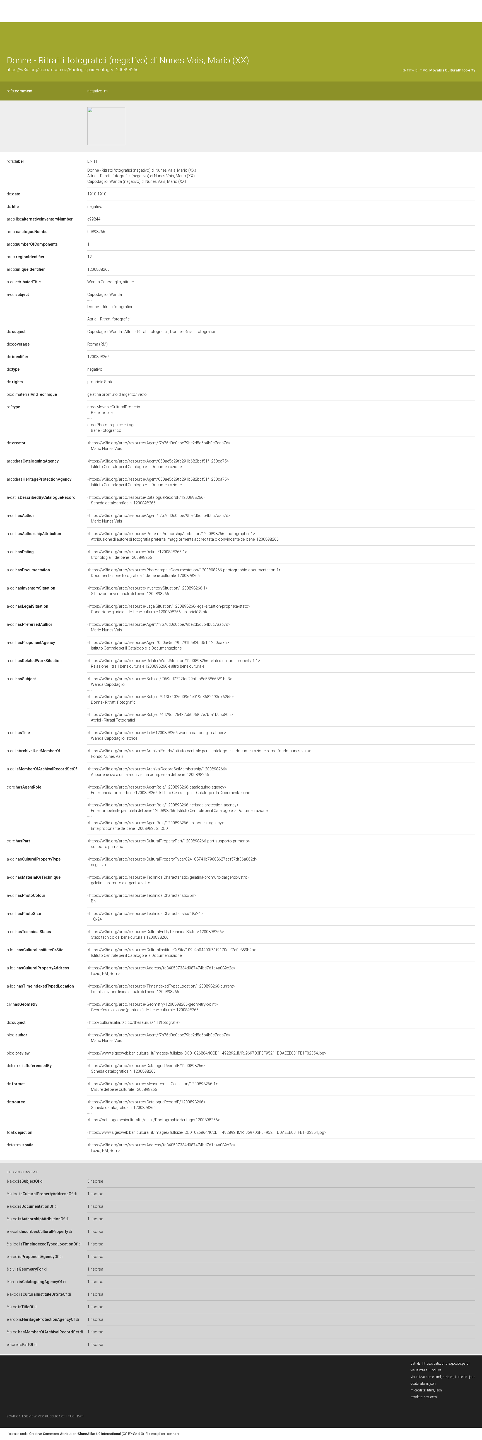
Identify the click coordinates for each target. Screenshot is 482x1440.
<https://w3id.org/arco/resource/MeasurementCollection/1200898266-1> (152, 1087)
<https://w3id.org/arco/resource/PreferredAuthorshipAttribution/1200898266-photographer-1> (183, 536)
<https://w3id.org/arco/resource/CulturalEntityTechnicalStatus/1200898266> (155, 934)
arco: (28, 231)
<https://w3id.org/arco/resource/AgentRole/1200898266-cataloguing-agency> (168, 790)
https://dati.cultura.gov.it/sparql (445, 1363)
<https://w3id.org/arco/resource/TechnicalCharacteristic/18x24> (145, 916)
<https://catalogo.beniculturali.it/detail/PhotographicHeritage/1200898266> (153, 1120)
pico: (32, 394)
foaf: (19, 1132)
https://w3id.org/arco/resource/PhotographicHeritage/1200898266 (73, 69)
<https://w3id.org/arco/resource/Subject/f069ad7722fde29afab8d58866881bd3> (159, 682)
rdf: (13, 407)
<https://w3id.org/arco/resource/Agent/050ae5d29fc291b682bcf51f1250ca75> (158, 464)
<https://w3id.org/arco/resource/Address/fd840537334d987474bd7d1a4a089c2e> (161, 971)
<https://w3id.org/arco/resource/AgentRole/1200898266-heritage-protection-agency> (177, 808)
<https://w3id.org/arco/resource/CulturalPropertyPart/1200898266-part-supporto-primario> (168, 844)
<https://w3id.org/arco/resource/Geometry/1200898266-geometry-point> (152, 1007)
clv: (22, 1004)
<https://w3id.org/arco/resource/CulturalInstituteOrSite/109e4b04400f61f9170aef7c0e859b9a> (171, 953)
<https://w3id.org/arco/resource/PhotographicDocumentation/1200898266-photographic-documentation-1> (184, 573)
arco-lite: (40, 219)
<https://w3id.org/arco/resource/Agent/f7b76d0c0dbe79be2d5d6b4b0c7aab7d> (158, 446)
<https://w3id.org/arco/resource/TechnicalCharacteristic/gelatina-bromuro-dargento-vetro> (168, 880)
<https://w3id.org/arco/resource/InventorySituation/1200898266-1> (147, 591)
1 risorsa (95, 1194)
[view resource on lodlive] (472, 36)
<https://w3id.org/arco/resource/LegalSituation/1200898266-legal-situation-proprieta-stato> (168, 609)
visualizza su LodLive (426, 1370)
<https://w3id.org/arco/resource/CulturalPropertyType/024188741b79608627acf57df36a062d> (172, 862)
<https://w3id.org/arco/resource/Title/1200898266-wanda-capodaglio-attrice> (156, 735)
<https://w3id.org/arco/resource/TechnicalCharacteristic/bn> (141, 898)
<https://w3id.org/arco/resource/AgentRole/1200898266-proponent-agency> (155, 826)
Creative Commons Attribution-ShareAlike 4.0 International (75, 1434)
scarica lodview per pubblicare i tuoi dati (45, 1416)
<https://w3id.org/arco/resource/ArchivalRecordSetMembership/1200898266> (157, 772)
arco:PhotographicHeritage (111, 428)
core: (24, 787)
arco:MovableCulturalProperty (113, 410)
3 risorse (95, 1181)
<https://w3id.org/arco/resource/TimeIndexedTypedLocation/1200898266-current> (161, 989)
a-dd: (34, 859)
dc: (13, 194)
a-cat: (41, 497)
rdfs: (19, 91)
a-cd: (24, 282)
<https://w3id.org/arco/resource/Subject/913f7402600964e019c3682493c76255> (160, 699)
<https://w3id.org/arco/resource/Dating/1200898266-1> (137, 555)
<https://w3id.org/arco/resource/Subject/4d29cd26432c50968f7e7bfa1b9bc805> (160, 717)
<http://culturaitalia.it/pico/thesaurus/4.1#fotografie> (133, 1022)
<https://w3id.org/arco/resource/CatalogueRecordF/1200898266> (146, 500)
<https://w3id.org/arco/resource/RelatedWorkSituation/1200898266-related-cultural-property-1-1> (173, 663)
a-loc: (35, 950)
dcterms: (29, 1065)
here (176, 1434)
